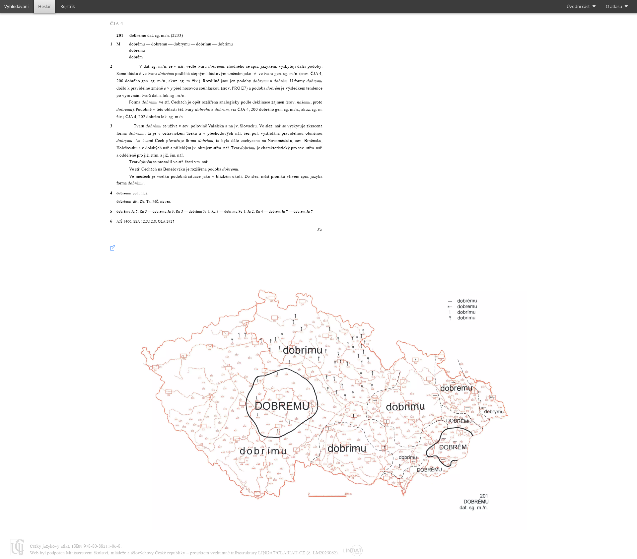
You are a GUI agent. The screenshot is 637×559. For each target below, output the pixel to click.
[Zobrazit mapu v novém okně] (112, 248)
